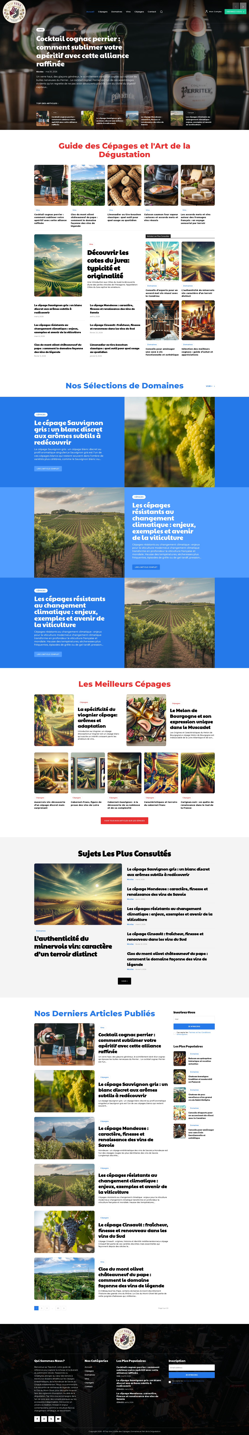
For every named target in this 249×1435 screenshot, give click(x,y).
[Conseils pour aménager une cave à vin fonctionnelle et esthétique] (162, 320)
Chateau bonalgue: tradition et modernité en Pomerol (200, 1079)
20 (58, 1308)
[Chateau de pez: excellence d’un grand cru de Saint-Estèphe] (180, 1094)
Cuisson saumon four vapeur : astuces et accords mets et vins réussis (161, 217)
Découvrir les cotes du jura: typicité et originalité (108, 264)
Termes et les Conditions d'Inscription (194, 1033)
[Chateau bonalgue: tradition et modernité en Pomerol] (180, 1076)
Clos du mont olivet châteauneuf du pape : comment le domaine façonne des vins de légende (84, 220)
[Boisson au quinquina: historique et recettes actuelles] (180, 1058)
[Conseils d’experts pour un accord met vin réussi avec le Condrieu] (162, 262)
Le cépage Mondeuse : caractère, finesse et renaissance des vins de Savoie (152, 120)
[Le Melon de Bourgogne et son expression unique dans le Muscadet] (146, 720)
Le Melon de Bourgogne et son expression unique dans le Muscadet (191, 718)
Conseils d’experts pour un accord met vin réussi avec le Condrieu (162, 293)
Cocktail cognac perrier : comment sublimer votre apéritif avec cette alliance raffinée (82, 50)
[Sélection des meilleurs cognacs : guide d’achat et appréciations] (198, 320)
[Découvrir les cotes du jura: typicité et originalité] (58, 265)
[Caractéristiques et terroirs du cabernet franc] (161, 772)
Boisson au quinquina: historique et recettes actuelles (200, 1061)
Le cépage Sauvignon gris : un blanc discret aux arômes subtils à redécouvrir (109, 120)
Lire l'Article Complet (48, 469)
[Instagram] (44, 1419)
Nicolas (39, 72)
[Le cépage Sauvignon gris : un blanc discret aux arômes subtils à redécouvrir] (87, 118)
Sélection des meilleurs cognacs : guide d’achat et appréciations (197, 352)
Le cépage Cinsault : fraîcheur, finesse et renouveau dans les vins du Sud (115, 326)
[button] (161, 11)
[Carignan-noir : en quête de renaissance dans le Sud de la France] (198, 772)
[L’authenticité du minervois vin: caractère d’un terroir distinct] (198, 262)
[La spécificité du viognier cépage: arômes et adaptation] (54, 720)
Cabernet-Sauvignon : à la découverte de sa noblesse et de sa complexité (124, 805)
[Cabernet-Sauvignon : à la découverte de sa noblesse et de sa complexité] (124, 772)
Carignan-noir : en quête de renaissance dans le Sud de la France (197, 805)
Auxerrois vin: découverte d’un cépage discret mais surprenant (49, 805)
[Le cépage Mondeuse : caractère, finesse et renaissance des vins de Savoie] (132, 118)
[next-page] (64, 1308)
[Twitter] (51, 1419)
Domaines (152, 286)
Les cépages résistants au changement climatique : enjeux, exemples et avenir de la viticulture (198, 120)
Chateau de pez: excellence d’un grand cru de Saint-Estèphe (200, 1097)
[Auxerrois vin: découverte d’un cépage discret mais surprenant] (51, 772)
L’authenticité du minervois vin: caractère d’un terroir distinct (198, 293)
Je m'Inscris (194, 1026)
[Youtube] (58, 1419)
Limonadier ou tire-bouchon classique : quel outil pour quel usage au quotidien (124, 217)
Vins (40, 30)
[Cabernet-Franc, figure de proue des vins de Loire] (88, 772)
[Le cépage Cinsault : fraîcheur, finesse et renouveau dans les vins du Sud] (64, 1232)
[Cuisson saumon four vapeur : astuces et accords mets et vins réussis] (161, 185)
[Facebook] (37, 1419)
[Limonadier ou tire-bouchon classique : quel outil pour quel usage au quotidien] (124, 185)
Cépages (101, 114)
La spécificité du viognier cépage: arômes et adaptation (97, 717)
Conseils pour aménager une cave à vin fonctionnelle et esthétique (162, 352)
